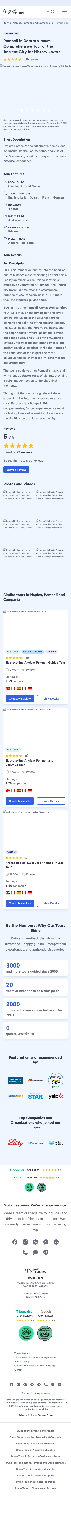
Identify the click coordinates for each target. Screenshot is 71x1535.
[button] (22, 59)
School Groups (22, 1361)
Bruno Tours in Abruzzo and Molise (35, 1449)
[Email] (56, 1242)
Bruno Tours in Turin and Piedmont (35, 1481)
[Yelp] (55, 1096)
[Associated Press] (35, 1080)
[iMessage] (35, 1252)
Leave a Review (16, 469)
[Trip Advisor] (55, 1080)
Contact (18, 1369)
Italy (6, 23)
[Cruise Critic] (15, 1096)
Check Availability (20, 698)
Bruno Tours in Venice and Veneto (35, 1430)
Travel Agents (22, 1353)
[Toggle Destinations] (65, 12)
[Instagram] (25, 1242)
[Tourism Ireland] (35, 1143)
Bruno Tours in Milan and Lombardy (35, 1443)
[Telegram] (45, 1252)
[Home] (18, 11)
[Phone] (25, 1252)
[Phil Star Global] (35, 1096)
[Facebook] (14, 1242)
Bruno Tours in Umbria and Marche (35, 1469)
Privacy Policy (26, 1415)
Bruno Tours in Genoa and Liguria (35, 1475)
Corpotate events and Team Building (34, 1365)
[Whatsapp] (35, 1242)
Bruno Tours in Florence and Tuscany (35, 1488)
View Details (51, 698)
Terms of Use (45, 1415)
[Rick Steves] (15, 1080)
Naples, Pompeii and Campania (32, 23)
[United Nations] (55, 1143)
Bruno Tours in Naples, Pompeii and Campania (35, 1437)
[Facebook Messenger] (45, 1242)
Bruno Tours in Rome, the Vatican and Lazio (35, 1456)
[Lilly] (15, 1143)
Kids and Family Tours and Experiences (35, 1357)
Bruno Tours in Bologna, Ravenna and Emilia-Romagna (35, 1462)
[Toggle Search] (50, 12)
